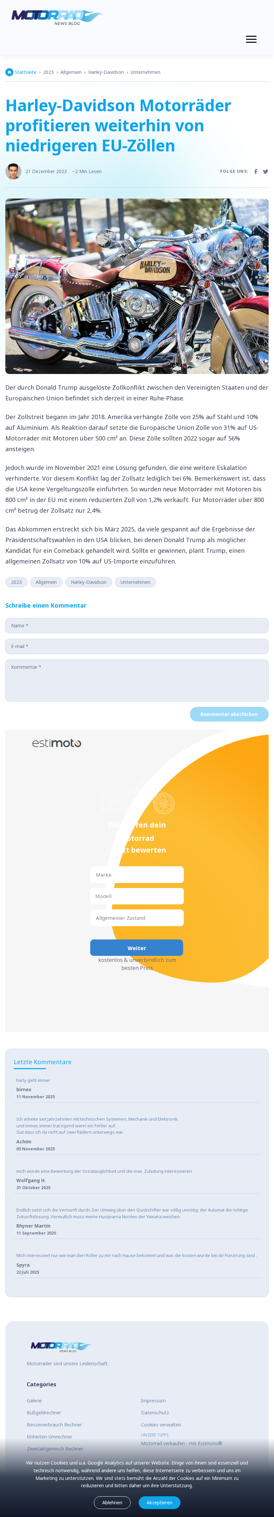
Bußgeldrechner (44, 1412)
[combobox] (96, 875)
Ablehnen (112, 1502)
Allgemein (71, 72)
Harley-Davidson (106, 72)
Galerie (34, 1400)
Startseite (25, 72)
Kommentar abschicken (229, 714)
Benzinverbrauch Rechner (54, 1424)
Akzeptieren (159, 1502)
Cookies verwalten (161, 1424)
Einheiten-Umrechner (49, 1436)
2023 (48, 72)
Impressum (153, 1400)
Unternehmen (145, 72)
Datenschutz (155, 1412)
